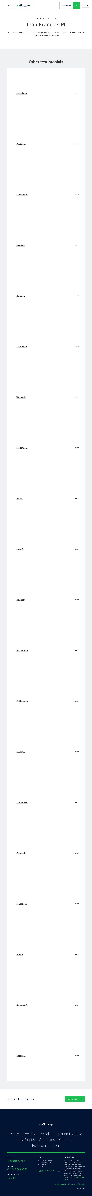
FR (84, 5)
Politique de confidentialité (76, 1184)
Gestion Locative (69, 1133)
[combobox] (85, 5)
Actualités (47, 1139)
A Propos (28, 1139)
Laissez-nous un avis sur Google (46, 1171)
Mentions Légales (60, 1184)
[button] (46, 93)
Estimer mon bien (46, 1145)
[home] (23, 5)
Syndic (46, 1133)
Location (30, 1133)
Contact (65, 1139)
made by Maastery (81, 1188)
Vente (14, 1133)
